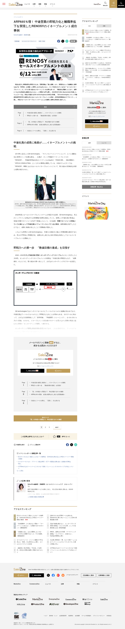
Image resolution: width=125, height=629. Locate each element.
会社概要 (77, 615)
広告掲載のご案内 (88, 575)
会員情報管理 (62, 615)
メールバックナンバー (46, 366)
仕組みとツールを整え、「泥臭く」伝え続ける (41, 131)
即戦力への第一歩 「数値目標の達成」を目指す (42, 116)
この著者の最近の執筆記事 (36, 497)
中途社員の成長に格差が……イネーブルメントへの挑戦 (44, 113)
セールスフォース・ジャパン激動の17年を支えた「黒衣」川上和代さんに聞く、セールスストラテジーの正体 (30, 542)
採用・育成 (42, 41)
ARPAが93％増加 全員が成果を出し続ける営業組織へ (44, 125)
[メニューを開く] (4, 4)
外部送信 (109, 615)
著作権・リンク (53, 615)
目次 (45, 107)
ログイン (59, 371)
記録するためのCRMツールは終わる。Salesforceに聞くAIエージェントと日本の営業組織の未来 (63, 517)
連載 (39, 4)
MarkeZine (17, 584)
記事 (34, 4)
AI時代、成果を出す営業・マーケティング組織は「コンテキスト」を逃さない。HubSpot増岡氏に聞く (63, 534)
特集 (45, 4)
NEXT (56, 427)
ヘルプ (45, 615)
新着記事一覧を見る (97, 187)
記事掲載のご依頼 (104, 575)
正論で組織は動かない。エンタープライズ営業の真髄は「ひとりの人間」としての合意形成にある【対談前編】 (63, 526)
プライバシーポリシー (99, 615)
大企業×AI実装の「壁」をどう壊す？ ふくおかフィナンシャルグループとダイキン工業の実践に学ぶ (63, 542)
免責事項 (70, 615)
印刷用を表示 (20, 445)
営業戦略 (17, 41)
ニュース (27, 4)
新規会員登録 (33, 371)
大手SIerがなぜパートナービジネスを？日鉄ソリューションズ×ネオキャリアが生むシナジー (63, 550)
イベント (52, 4)
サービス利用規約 (86, 615)
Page (19, 123)
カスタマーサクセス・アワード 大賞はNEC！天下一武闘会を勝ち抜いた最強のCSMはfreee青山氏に (96, 180)
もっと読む (20, 471)
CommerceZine (34, 584)
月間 (104, 26)
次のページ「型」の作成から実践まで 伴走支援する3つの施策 (46, 418)
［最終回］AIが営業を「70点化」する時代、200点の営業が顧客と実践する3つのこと (30, 550)
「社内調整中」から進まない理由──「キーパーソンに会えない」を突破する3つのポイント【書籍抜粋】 (30, 526)
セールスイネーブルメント (29, 41)
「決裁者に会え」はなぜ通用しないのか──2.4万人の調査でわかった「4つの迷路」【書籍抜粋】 (30, 534)
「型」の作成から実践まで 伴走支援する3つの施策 (44, 122)
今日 (89, 26)
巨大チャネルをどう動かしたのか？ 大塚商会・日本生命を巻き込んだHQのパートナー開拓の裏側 (30, 517)
